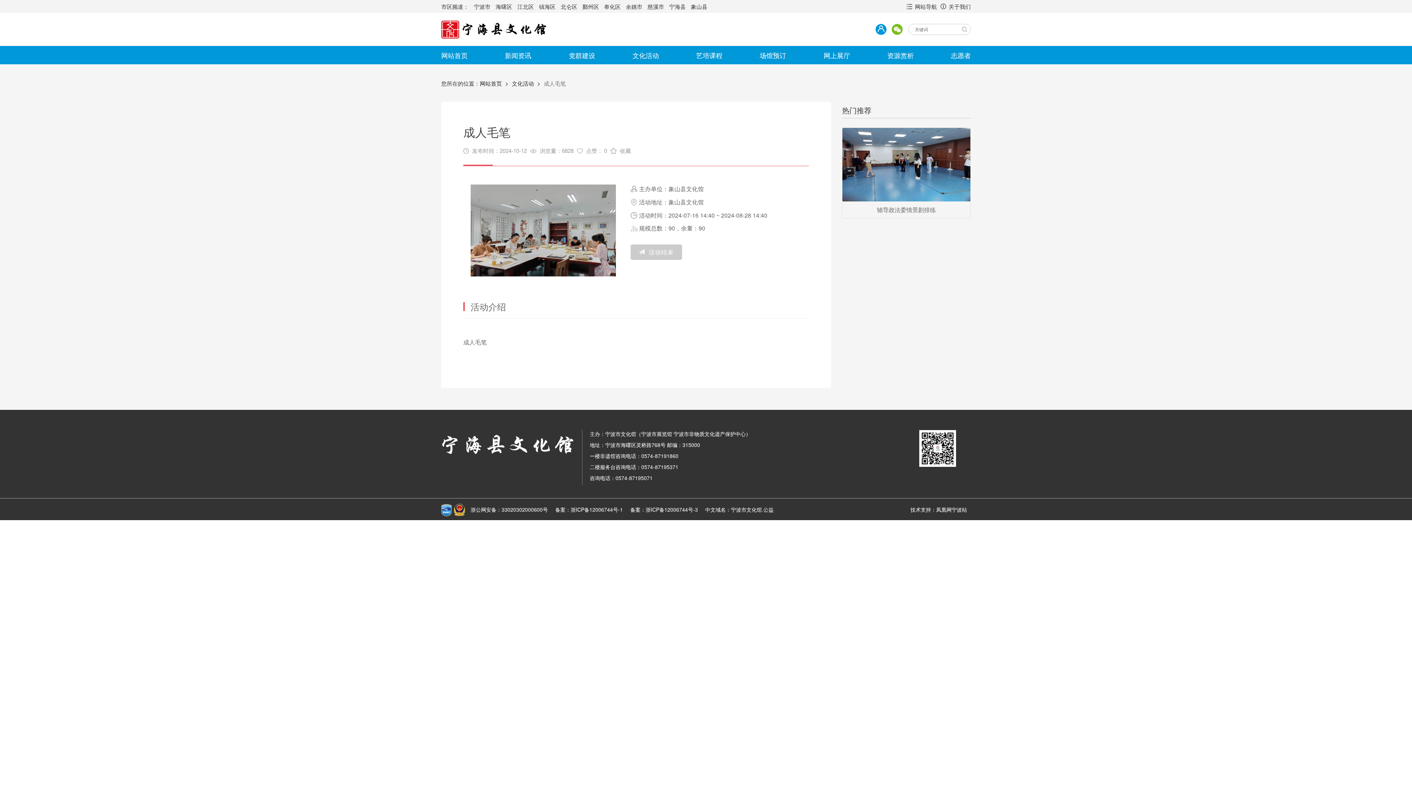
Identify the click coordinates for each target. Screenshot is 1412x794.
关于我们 (960, 6)
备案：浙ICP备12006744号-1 (589, 509)
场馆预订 (773, 55)
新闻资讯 (518, 55)
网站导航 (926, 6)
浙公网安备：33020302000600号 (509, 509)
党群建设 (582, 55)
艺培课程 (709, 55)
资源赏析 (900, 55)
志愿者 (961, 55)
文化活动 (645, 55)
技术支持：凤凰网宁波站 (938, 509)
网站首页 (454, 55)
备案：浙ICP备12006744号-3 (664, 509)
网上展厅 (837, 55)
